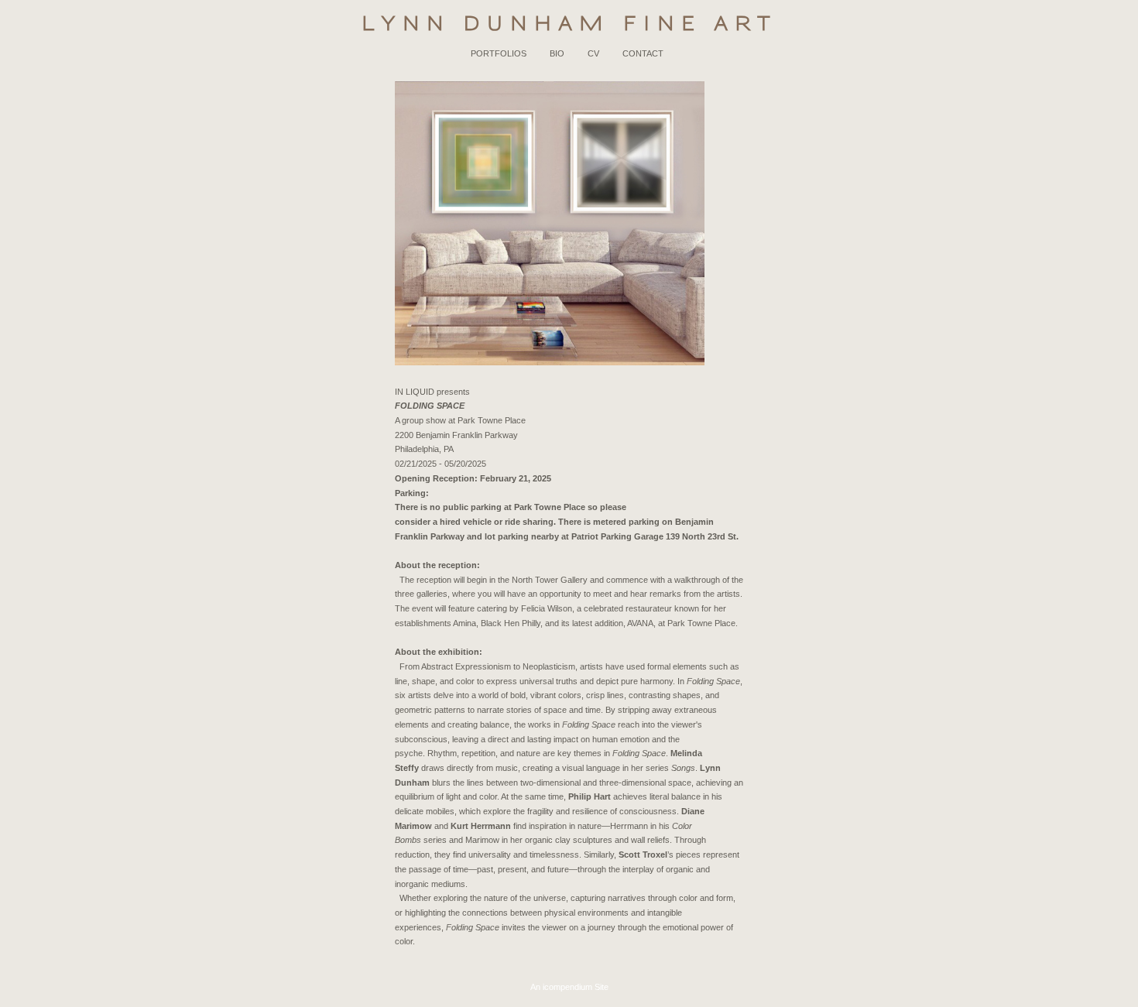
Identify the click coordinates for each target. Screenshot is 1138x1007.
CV (593, 53)
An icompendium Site (569, 987)
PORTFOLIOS (498, 53)
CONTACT (642, 53)
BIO (557, 53)
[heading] (569, 23)
